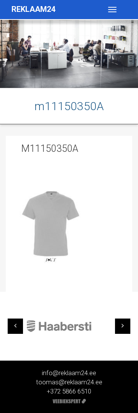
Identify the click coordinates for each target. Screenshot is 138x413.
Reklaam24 (33, 9)
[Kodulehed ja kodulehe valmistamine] (69, 400)
